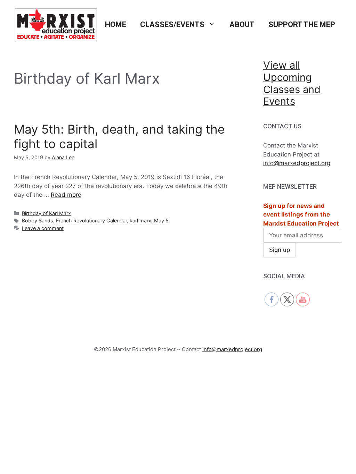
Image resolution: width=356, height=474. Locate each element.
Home (115, 24)
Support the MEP (301, 24)
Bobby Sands (37, 220)
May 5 (161, 220)
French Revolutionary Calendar (91, 220)
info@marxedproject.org (296, 163)
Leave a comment (43, 228)
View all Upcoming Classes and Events (292, 83)
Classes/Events (172, 24)
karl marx (140, 220)
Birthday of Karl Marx (46, 213)
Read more (66, 194)
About (241, 24)
